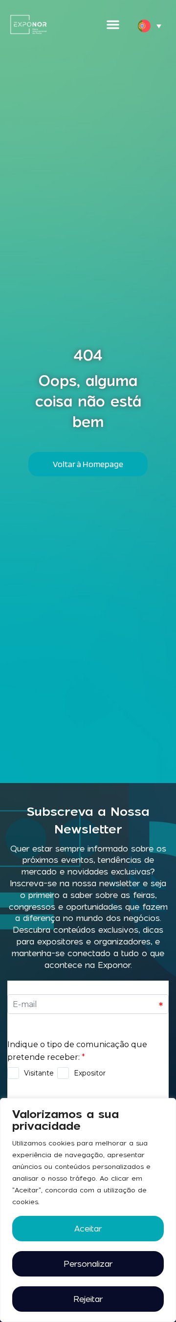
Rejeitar (88, 1299)
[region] (88, 1210)
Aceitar (88, 1228)
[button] (113, 24)
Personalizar (88, 1264)
